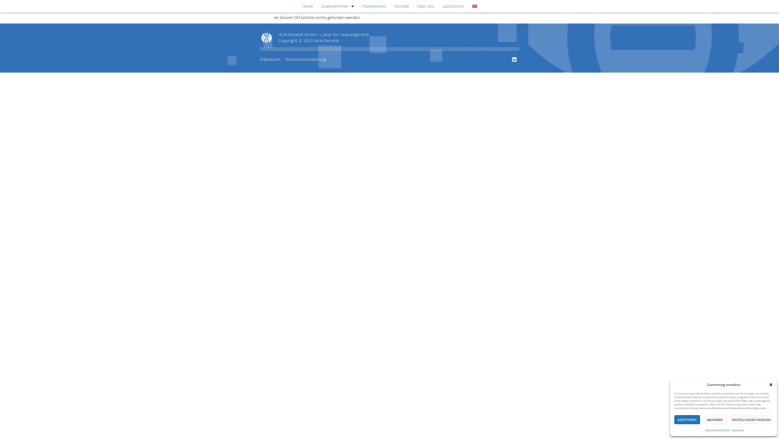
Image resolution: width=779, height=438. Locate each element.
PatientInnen (374, 6)
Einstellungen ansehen (751, 420)
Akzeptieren (687, 420)
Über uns (425, 6)
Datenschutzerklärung (717, 430)
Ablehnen (715, 420)
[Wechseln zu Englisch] (474, 6)
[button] (771, 385)
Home (307, 6)
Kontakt (402, 6)
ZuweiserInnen (335, 6)
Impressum (738, 430)
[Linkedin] (514, 59)
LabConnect (453, 6)
